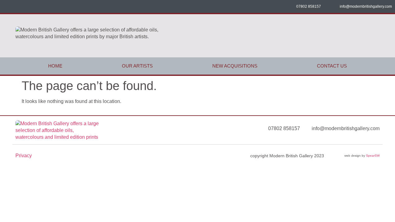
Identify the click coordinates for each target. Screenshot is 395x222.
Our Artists (137, 65)
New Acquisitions (234, 65)
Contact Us (332, 65)
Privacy (23, 155)
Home (55, 65)
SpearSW (373, 155)
